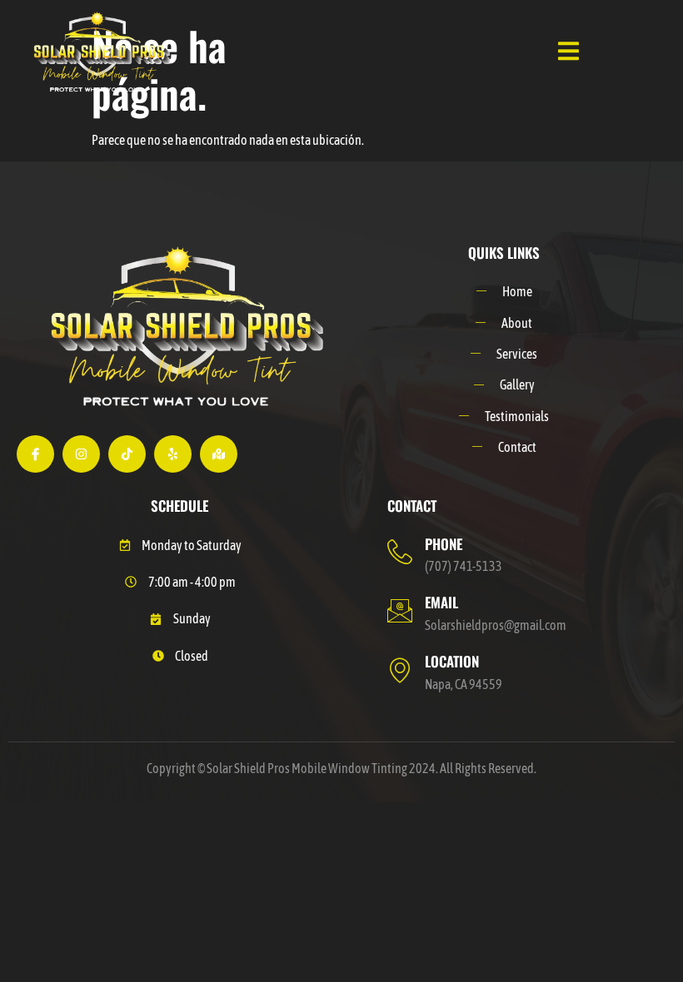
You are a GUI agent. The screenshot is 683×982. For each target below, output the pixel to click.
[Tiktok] (127, 454)
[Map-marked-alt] (218, 454)
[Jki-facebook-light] (35, 454)
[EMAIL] (399, 610)
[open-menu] (568, 53)
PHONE (443, 543)
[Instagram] (81, 454)
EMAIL (441, 602)
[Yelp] (173, 454)
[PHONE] (399, 551)
